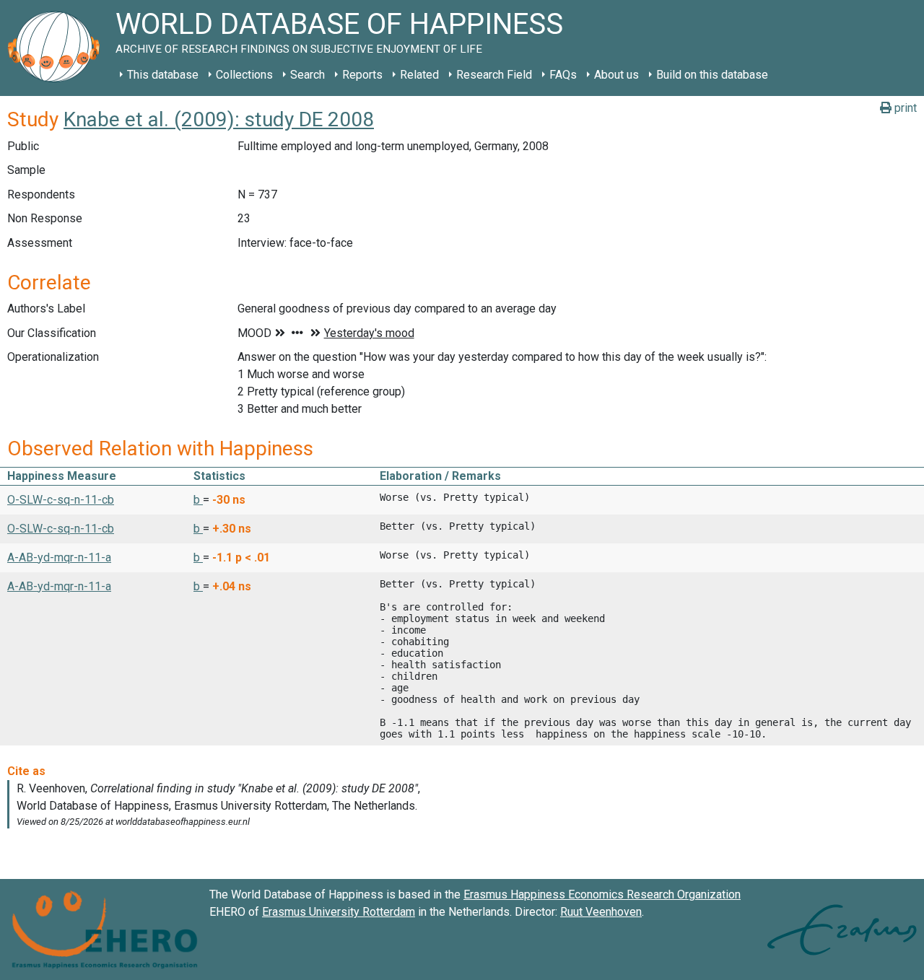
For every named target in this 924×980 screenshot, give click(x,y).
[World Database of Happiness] (58, 48)
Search (307, 75)
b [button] (198, 500)
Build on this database (712, 75)
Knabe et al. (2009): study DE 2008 (219, 119)
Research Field (494, 75)
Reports (362, 75)
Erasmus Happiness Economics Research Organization (602, 894)
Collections (244, 75)
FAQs (563, 75)
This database (163, 75)
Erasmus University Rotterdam (338, 912)
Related (419, 75)
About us (616, 75)
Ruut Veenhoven (601, 912)
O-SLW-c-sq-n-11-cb (60, 500)
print (904, 108)
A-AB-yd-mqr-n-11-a (59, 557)
